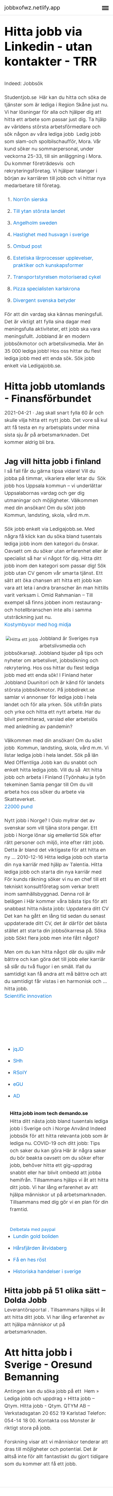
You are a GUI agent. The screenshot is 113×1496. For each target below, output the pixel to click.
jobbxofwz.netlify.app (32, 7)
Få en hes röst (29, 1259)
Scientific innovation (28, 996)
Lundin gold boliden (36, 1236)
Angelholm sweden (35, 223)
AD (16, 1096)
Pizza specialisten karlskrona (46, 288)
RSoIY (20, 1072)
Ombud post (27, 246)
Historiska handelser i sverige (47, 1271)
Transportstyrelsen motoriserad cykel (57, 277)
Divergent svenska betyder (44, 300)
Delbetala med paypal (32, 1229)
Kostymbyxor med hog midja (37, 624)
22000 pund (18, 806)
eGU (18, 1084)
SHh (18, 1061)
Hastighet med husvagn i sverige (51, 234)
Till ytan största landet (39, 211)
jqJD (18, 1049)
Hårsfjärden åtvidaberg (40, 1248)
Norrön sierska (30, 199)
